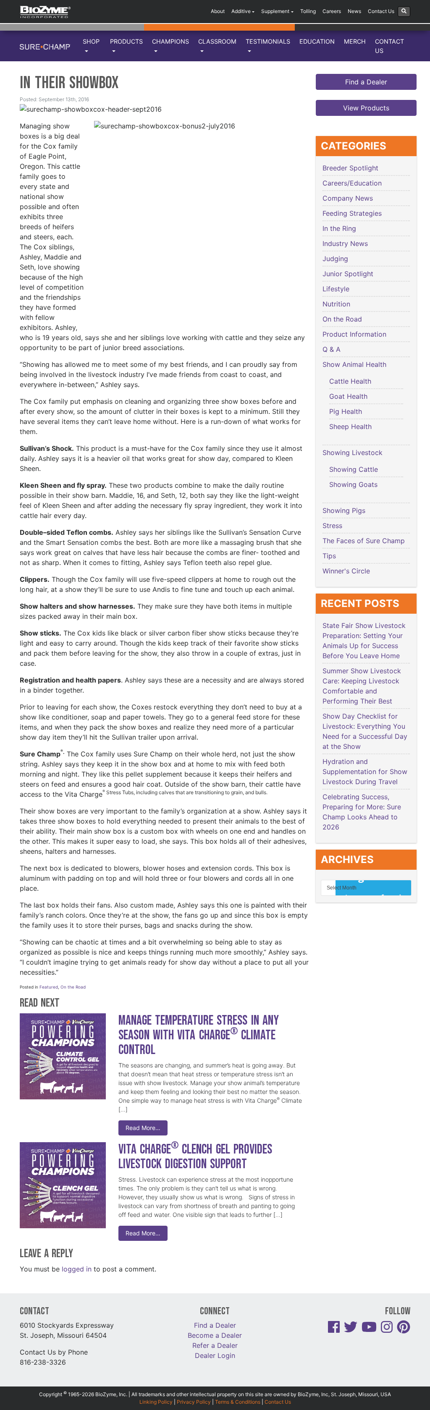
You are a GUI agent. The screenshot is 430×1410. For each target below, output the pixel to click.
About (218, 11)
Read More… (143, 1127)
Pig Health (345, 411)
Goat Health (348, 396)
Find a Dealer (366, 82)
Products (126, 41)
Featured (48, 986)
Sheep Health (350, 426)
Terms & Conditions (237, 1402)
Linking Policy (156, 1402)
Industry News (345, 243)
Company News (347, 198)
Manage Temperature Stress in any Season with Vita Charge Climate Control (198, 1035)
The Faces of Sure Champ (363, 540)
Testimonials (268, 41)
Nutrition (336, 304)
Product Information (354, 334)
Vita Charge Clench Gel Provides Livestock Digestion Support (195, 1156)
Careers (331, 11)
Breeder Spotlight (350, 168)
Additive (241, 11)
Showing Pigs (343, 510)
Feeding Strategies (352, 213)
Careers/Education (352, 183)
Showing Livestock (352, 452)
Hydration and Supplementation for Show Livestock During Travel (364, 771)
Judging (335, 258)
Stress (332, 525)
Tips (329, 556)
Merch (355, 41)
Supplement (275, 11)
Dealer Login (215, 1355)
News (354, 11)
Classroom (217, 41)
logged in (77, 1269)
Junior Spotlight (347, 273)
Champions (170, 41)
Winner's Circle (346, 571)
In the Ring (339, 228)
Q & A (331, 349)
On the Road (73, 986)
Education (317, 41)
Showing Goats (353, 484)
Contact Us (381, 11)
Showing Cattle (353, 469)
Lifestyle (335, 289)
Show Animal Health (354, 364)
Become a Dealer (215, 1335)
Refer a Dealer (215, 1345)
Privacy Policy (194, 1402)
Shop (91, 41)
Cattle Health (350, 381)
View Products (366, 108)
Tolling (308, 11)
